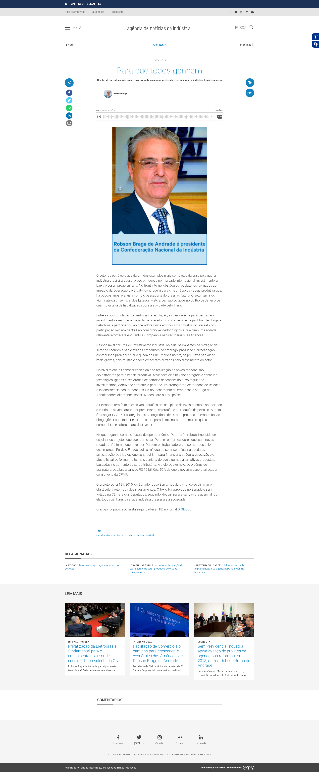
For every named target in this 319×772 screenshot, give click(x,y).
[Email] (69, 123)
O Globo (184, 509)
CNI (73, 3)
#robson (140, 535)
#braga (132, 535)
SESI (81, 3)
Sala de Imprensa (75, 11)
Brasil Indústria (142, 565)
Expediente (116, 11)
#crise (124, 535)
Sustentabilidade (207, 565)
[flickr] (247, 12)
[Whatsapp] (69, 108)
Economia (204, 642)
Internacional (142, 642)
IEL (99, 3)
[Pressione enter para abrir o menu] (67, 27)
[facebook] (230, 12)
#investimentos (113, 535)
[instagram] (241, 12)
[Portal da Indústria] (66, 4)
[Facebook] (69, 93)
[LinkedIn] (69, 115)
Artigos (71, 565)
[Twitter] (69, 100)
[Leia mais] (95, 620)
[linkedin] (252, 12)
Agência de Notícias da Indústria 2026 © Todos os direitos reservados (100, 767)
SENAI (91, 3)
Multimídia (98, 11)
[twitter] (236, 12)
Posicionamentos (154, 754)
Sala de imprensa (174, 754)
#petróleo (100, 535)
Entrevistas (125, 754)
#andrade (150, 535)
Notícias (111, 754)
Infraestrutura (78, 642)
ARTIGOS (159, 44)
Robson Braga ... (121, 93)
